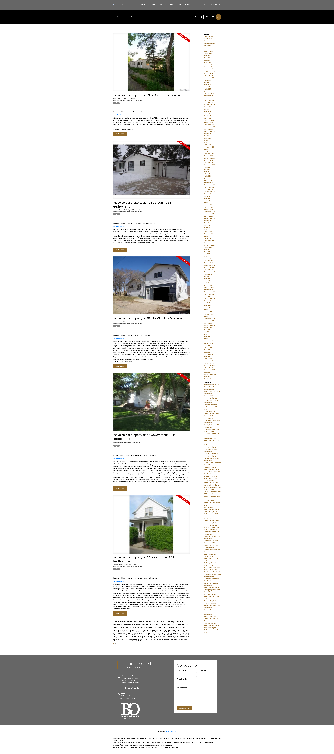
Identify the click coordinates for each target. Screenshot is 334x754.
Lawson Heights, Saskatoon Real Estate (141, 629)
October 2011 (208, 354)
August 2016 (208, 274)
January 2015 (208, 316)
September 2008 (210, 374)
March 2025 (208, 91)
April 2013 (207, 339)
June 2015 (207, 305)
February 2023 (209, 147)
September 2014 (209, 325)
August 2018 (208, 221)
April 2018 (207, 230)
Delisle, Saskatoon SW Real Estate (141, 624)
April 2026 (207, 62)
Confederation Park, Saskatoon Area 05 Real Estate (141, 623)
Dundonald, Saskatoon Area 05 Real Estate (160, 624)
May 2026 (207, 60)
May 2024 (207, 114)
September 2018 (209, 218)
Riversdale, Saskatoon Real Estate (157, 636)
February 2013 (208, 341)
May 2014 (207, 332)
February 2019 (208, 207)
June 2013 (207, 336)
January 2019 (208, 209)
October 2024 (209, 102)
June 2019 (207, 198)
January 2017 (208, 263)
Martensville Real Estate (156, 629)
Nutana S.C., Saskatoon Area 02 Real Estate (156, 633)
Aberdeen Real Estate (125, 621)
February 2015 (209, 314)
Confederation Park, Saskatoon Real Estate (163, 623)
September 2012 (209, 348)
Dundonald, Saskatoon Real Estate (178, 624)
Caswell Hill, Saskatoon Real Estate (121, 623)
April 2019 (207, 203)
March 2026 (208, 65)
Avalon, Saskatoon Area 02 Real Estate (139, 621)
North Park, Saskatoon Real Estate (120, 633)
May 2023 (207, 140)
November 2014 (209, 321)
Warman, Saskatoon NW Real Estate (142, 639)
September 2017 (209, 245)
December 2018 (209, 212)
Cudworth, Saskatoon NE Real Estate (124, 624)
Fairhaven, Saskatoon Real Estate (120, 627)
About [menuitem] (186, 5)
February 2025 (209, 94)
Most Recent (208, 51)
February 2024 (209, 120)
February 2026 (209, 67)
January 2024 (208, 122)
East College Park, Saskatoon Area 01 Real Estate (212, 440)
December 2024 (209, 98)
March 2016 (208, 285)
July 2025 (207, 82)
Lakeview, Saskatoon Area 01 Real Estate (122, 629)
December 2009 (209, 363)
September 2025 (210, 78)
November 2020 (209, 160)
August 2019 (208, 194)
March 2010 (208, 359)
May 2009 (207, 372)
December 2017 (209, 238)
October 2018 (208, 216)
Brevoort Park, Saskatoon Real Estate (157, 621)
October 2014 (208, 323)
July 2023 (207, 136)
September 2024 (210, 105)
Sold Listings (208, 45)
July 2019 (207, 196)
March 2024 (208, 118)
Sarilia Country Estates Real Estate (174, 636)
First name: (182, 670)
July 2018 (207, 223)
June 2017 (207, 252)
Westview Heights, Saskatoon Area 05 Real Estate (130, 640)
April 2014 (207, 334)
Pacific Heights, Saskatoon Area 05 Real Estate (143, 634)
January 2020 (208, 183)
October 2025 (209, 76)
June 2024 (207, 111)
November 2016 (209, 267)
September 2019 (209, 192)
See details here (118, 115)
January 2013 (208, 343)
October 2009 (209, 368)
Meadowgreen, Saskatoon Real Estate (173, 630)
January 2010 (208, 361)
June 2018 (207, 225)
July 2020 (207, 169)
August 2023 (208, 134)
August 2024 (208, 107)
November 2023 (209, 127)
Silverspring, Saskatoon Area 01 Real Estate (126, 637)
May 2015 (207, 308)
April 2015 (207, 310)
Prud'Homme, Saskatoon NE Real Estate (130, 100)
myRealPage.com (171, 731)
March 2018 (208, 232)
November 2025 (209, 73)
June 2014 (207, 330)
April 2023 (207, 143)
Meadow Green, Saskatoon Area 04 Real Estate (153, 630)
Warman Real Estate (128, 639)
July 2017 (207, 250)
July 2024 (207, 109)
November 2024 (209, 100)
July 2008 (207, 377)
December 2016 (209, 265)
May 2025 (207, 87)
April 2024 (207, 116)
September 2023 (209, 131)
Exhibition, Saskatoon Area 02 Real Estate (178, 626)
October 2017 (208, 243)
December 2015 (209, 292)
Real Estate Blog (209, 43)
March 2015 (208, 312)
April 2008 (207, 379)
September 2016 (209, 272)
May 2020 (207, 174)
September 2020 (210, 165)
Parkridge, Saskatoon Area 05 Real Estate (163, 634)
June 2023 (207, 138)
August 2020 (208, 167)
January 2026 (208, 69)
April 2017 (207, 256)
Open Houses (208, 41)
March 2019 (208, 205)
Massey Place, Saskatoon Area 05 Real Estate (172, 629)
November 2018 (209, 214)
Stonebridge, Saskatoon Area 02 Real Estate (171, 637)
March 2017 (208, 259)
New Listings (208, 39)
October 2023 (208, 129)
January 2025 (208, 96)
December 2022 (209, 151)
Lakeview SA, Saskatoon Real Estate (177, 627)
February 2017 (209, 261)
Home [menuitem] (143, 5)
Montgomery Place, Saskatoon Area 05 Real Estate (212, 514)
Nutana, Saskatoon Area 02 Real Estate (176, 633)
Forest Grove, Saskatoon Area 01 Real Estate (139, 627)
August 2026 (208, 53)
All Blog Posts (208, 36)
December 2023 (209, 125)
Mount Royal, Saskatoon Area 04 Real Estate (159, 632)
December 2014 (209, 319)
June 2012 (207, 350)
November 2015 (209, 294)
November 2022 (209, 154)
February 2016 (209, 287)
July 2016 (207, 276)
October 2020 (209, 163)
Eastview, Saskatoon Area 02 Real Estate (142, 626)
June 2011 (207, 357)
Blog (179, 5)
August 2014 (208, 328)
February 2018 (209, 234)
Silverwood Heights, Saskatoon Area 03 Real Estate (148, 637)
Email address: (183, 679)
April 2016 (207, 283)
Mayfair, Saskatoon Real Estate (134, 630)
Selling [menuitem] (170, 5)
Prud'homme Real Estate (124, 636)
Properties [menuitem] (152, 5)
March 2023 (208, 145)
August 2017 (208, 247)
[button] (122, 688)
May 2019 (207, 201)
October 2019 (208, 189)
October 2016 (208, 270)
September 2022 (209, 158)
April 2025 (207, 89)
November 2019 (209, 187)
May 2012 (207, 352)
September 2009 (210, 370)
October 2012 (208, 345)
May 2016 (207, 281)
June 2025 (207, 85)
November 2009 (209, 365)
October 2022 (208, 156)
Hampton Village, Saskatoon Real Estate (158, 627)
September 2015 (209, 299)
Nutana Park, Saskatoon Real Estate (137, 633)
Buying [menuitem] (162, 5)
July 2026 (207, 56)
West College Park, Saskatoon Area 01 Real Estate (162, 639)
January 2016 (208, 290)
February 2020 (209, 180)
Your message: (183, 688)
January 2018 (208, 236)
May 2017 (207, 254)
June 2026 (207, 58)
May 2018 (207, 227)
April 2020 (207, 176)
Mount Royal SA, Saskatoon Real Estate (139, 632)
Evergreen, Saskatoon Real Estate (160, 626)
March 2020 (208, 178)
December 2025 (209, 71)
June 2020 (207, 172)
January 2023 (208, 149)
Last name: (201, 670)
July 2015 (207, 303)
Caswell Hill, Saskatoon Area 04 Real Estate (176, 621)
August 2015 (208, 301)
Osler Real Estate (128, 634)
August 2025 (208, 80)
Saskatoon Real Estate (211, 588)
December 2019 (209, 185)
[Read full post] (151, 63)
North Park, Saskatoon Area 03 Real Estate (180, 632)
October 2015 (208, 296)
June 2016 (207, 279)
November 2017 (209, 241)
